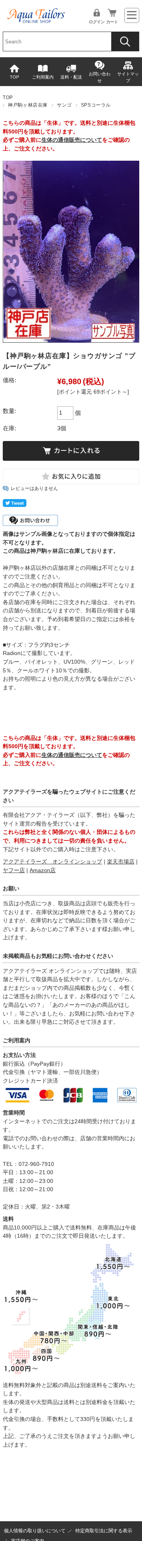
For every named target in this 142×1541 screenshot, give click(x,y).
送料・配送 (71, 77)
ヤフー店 (14, 870)
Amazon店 (43, 870)
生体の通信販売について (71, 140)
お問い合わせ (99, 77)
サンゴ (64, 105)
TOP (14, 77)
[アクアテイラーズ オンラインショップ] (36, 13)
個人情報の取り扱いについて (34, 1530)
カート (112, 21)
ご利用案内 (43, 77)
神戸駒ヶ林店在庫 (28, 105)
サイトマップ (128, 77)
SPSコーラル (96, 105)
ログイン (97, 21)
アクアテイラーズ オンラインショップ (52, 862)
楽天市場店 (121, 862)
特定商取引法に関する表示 (103, 1530)
